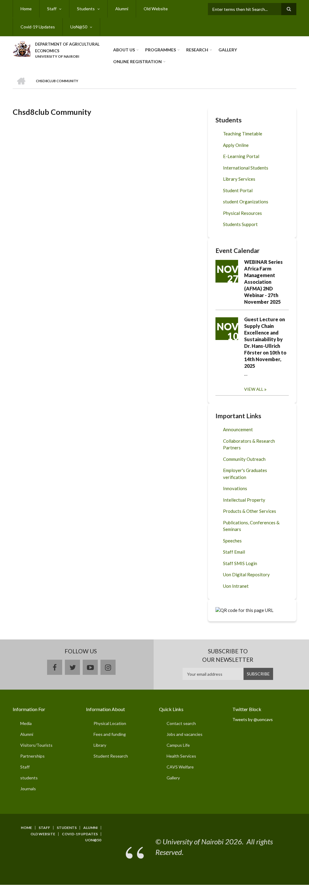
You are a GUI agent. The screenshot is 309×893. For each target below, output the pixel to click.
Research (197, 49)
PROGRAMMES (160, 49)
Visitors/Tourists (36, 745)
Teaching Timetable (242, 133)
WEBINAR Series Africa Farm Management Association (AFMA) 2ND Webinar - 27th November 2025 (263, 282)
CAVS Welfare (180, 766)
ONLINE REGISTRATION (137, 61)
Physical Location (110, 723)
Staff (51, 8)
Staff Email (234, 552)
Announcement (238, 429)
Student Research (111, 756)
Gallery (227, 49)
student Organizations (245, 201)
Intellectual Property (244, 500)
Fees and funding (110, 734)
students (29, 777)
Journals (28, 788)
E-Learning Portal (241, 156)
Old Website (156, 8)
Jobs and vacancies (184, 734)
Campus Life (178, 745)
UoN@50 (78, 26)
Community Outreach (244, 459)
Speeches (232, 540)
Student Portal (238, 190)
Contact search (181, 723)
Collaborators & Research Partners (249, 444)
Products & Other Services (249, 511)
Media (26, 723)
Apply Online (236, 145)
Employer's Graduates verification (245, 474)
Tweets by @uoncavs (252, 719)
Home (26, 8)
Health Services (181, 756)
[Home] (21, 48)
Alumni (121, 8)
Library (100, 745)
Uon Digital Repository (246, 574)
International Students (245, 167)
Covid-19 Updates (38, 26)
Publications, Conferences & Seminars (251, 526)
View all (253, 389)
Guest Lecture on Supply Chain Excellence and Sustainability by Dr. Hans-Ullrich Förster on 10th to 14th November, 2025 (265, 342)
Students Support (240, 224)
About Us (124, 49)
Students (86, 8)
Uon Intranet (236, 586)
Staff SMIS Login (240, 563)
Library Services (239, 179)
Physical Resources (242, 213)
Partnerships (32, 756)
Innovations (235, 488)
